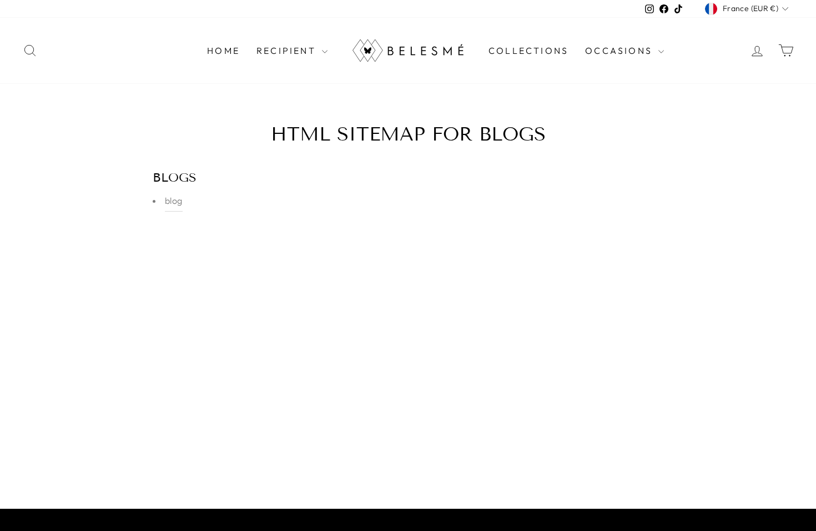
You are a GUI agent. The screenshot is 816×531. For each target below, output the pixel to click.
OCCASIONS (620, 50)
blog (174, 200)
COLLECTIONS (528, 50)
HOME (223, 50)
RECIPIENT (287, 50)
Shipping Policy (388, 522)
